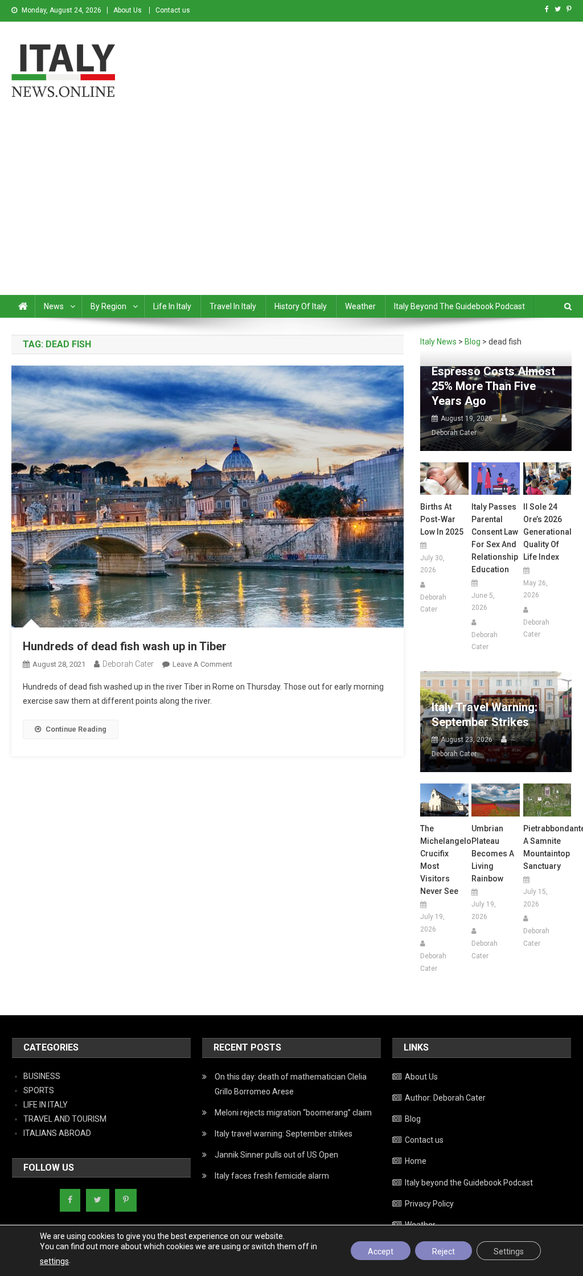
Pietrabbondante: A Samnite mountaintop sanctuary (547, 847)
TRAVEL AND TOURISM (64, 1118)
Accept (380, 1251)
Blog (413, 1118)
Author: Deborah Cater (445, 1097)
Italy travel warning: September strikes (484, 714)
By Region (108, 306)
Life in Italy (172, 306)
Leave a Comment (202, 664)
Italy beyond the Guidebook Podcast (459, 306)
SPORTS (38, 1090)
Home (415, 1161)
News (54, 306)
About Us (127, 10)
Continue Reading (76, 729)
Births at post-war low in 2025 (441, 519)
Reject (443, 1251)
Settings (509, 1251)
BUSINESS (41, 1076)
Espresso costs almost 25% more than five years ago (493, 386)
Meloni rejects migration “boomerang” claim (293, 1112)
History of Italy (300, 306)
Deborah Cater (128, 663)
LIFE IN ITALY (45, 1104)
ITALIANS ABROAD (57, 1133)
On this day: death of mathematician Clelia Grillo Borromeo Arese (291, 1084)
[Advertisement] (291, 209)
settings (54, 1261)
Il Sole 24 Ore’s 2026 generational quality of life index (547, 531)
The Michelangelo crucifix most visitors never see (444, 860)
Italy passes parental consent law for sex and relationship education (494, 538)
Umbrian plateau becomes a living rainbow (492, 853)
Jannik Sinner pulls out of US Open (276, 1154)
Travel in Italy (233, 306)
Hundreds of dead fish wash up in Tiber (125, 646)
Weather (360, 306)
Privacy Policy (429, 1203)
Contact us (172, 10)
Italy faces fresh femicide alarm (272, 1175)
